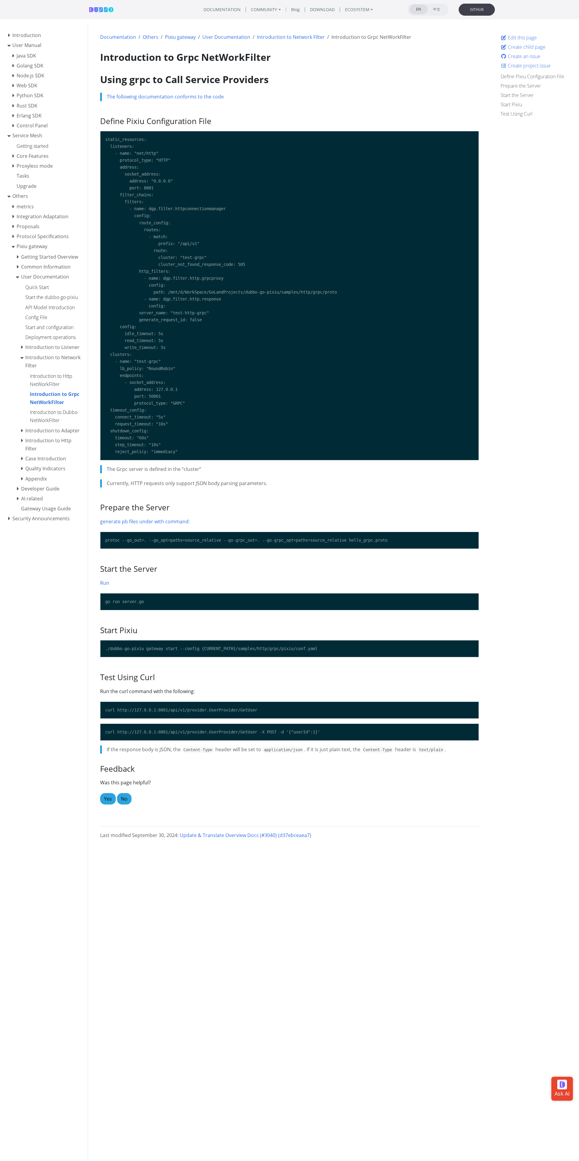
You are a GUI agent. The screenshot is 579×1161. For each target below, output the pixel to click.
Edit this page (522, 37)
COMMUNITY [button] (264, 9)
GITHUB (477, 9)
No (124, 798)
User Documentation (226, 37)
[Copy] (471, 138)
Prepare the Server (521, 85)
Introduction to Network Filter (291, 37)
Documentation (118, 37)
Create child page (526, 47)
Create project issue (529, 66)
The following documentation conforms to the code (165, 96)
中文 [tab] (436, 9)
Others (150, 37)
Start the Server (517, 95)
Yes (108, 798)
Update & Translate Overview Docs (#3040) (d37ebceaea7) (245, 835)
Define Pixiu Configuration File (532, 76)
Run (104, 583)
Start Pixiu (511, 104)
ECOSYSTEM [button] (357, 9)
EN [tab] (418, 9)
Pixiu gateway (180, 37)
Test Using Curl (517, 114)
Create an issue (523, 56)
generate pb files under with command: (145, 521)
